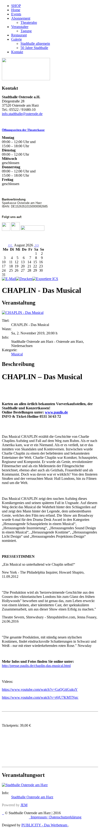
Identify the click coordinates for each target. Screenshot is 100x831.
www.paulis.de (56, 412)
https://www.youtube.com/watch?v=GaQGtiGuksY (40, 689)
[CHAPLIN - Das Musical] (22, 313)
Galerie (16, 39)
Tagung (26, 31)
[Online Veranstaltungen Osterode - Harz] (26, 79)
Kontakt (17, 52)
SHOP (16, 6)
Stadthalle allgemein (35, 44)
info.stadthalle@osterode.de (22, 114)
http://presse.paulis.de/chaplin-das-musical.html (36, 666)
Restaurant (19, 35)
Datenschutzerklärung (65, 817)
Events (16, 14)
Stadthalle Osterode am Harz (32, 797)
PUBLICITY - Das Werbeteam (44, 825)
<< (10, 245)
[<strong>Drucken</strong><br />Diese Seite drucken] (24, 279)
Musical (17, 354)
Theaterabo (28, 23)
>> (36, 245)
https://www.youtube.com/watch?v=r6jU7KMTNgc (40, 697)
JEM (23, 805)
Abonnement (20, 18)
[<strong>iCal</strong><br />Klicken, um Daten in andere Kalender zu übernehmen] (45, 279)
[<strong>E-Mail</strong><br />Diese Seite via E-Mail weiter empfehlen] (9, 279)
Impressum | (40, 817)
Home (15, 10)
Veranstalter (19, 27)
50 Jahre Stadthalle (34, 48)
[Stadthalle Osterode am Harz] (25, 785)
